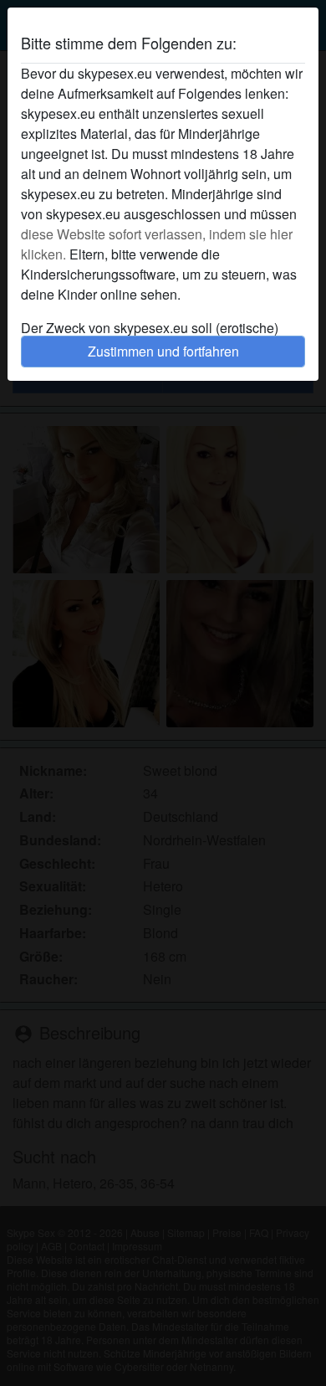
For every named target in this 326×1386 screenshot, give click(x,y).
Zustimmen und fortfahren (163, 351)
